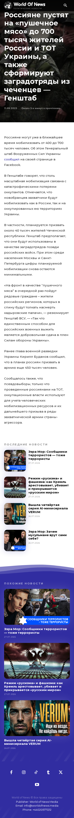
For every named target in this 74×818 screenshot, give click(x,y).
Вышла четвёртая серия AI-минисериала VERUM (48, 508)
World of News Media (44, 801)
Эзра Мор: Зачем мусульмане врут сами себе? (47, 535)
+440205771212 (42, 809)
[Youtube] (37, 785)
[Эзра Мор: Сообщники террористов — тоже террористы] (15, 460)
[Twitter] (61, 772)
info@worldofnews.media (41, 805)
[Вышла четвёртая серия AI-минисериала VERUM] (15, 514)
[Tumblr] (48, 772)
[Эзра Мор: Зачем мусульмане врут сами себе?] (15, 540)
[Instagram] (23, 772)
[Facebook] (11, 772)
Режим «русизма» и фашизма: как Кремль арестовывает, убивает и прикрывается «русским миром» (48, 485)
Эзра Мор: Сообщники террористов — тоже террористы (47, 455)
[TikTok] (36, 772)
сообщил (12, 159)
